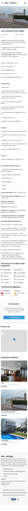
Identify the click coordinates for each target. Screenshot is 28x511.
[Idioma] (25, 3)
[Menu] (2, 3)
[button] (14, 339)
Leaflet (25, 351)
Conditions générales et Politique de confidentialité (14, 492)
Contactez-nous (14, 317)
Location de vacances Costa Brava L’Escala (14, 471)
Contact (5, 476)
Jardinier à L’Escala (8, 469)
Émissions (17, 291)
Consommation (5, 291)
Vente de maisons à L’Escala (10, 474)
